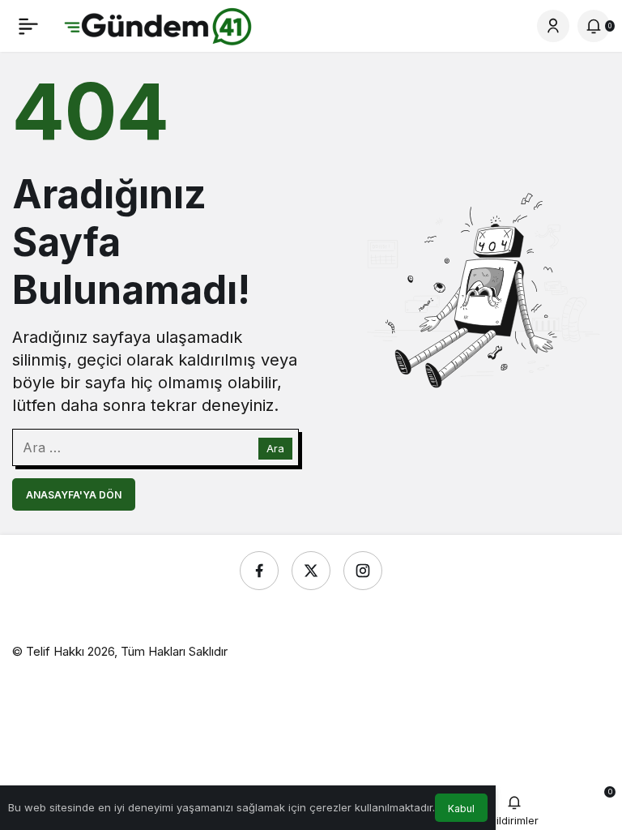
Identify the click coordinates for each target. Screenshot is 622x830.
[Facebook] (259, 570)
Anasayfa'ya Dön (73, 495)
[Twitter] (311, 570)
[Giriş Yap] (553, 26)
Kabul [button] (461, 808)
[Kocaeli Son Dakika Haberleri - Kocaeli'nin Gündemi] (159, 24)
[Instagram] (362, 570)
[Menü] (28, 26)
